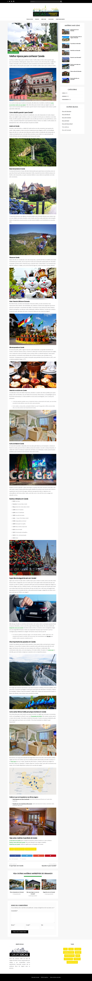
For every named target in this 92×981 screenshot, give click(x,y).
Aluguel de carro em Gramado (49, 892)
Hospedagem (77, 949)
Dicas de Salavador (66, 111)
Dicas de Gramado (66, 130)
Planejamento (13, 52)
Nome (13, 925)
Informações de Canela (19, 849)
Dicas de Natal (65, 120)
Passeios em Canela (68, 958)
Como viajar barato (60, 19)
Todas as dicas (29, 19)
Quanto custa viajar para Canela (17, 842)
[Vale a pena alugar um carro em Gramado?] (32, 884)
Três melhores (65, 127)
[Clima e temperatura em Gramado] (16, 884)
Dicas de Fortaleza (66, 117)
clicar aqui (13, 761)
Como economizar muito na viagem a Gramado (76, 37)
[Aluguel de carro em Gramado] (49, 884)
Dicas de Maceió (66, 114)
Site (42, 925)
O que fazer (50, 19)
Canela (11, 849)
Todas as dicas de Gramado (75, 71)
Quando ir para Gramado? (75, 57)
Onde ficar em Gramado (75, 50)
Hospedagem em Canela (68, 952)
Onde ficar (43, 19)
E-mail (28, 925)
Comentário (23, 859)
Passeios (37, 19)
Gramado (64, 96)
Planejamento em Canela (30, 849)
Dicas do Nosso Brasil (67, 123)
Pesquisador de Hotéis (36, 716)
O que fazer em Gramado (75, 43)
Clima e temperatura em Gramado (17, 892)
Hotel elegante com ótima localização (21, 799)
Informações (78, 952)
